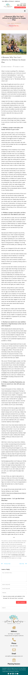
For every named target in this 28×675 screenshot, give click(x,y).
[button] (20, 7)
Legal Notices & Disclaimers (9, 671)
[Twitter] (10, 673)
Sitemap (17, 671)
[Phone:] (14, 639)
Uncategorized (18, 23)
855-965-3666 (21, 5)
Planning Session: (14, 664)
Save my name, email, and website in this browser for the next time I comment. (14, 597)
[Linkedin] (13, 673)
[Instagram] (15, 673)
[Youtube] (17, 673)
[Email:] (14, 650)
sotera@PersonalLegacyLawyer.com (14, 656)
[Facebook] (8, 673)
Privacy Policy (15, 669)
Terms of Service (22, 669)
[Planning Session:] (14, 660)
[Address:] (14, 627)
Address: (14, 631)
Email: (14, 654)
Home (8, 23)
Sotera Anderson (7, 66)
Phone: (14, 643)
